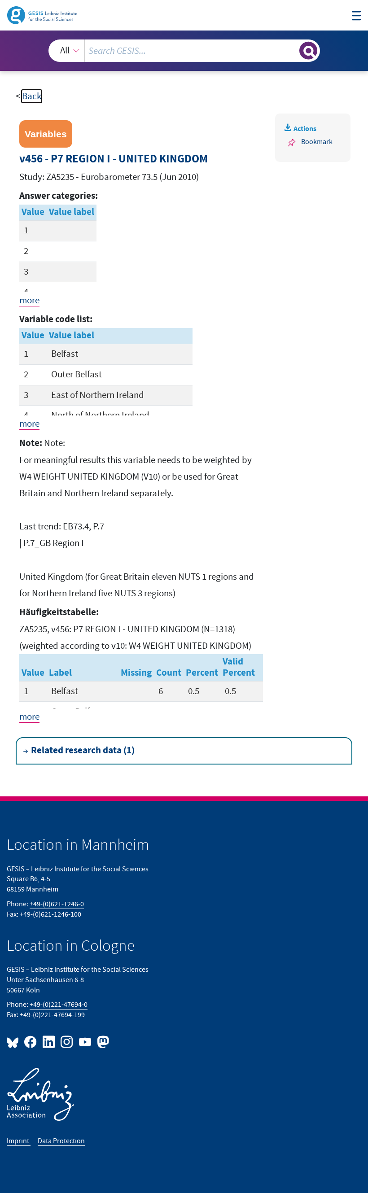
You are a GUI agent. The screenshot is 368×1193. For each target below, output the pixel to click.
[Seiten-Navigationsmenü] (356, 16)
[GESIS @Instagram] (67, 1041)
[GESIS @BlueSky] (14, 1041)
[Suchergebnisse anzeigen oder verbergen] (308, 50)
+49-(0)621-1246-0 (57, 904)
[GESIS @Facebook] (31, 1041)
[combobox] (184, 51)
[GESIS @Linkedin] (49, 1041)
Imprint (19, 1141)
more (29, 300)
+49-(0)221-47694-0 (59, 1004)
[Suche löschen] (291, 50)
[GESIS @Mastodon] (102, 1041)
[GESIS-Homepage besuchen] (43, 15)
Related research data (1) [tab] (83, 750)
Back (31, 96)
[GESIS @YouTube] (85, 1041)
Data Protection (61, 1141)
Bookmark (317, 142)
